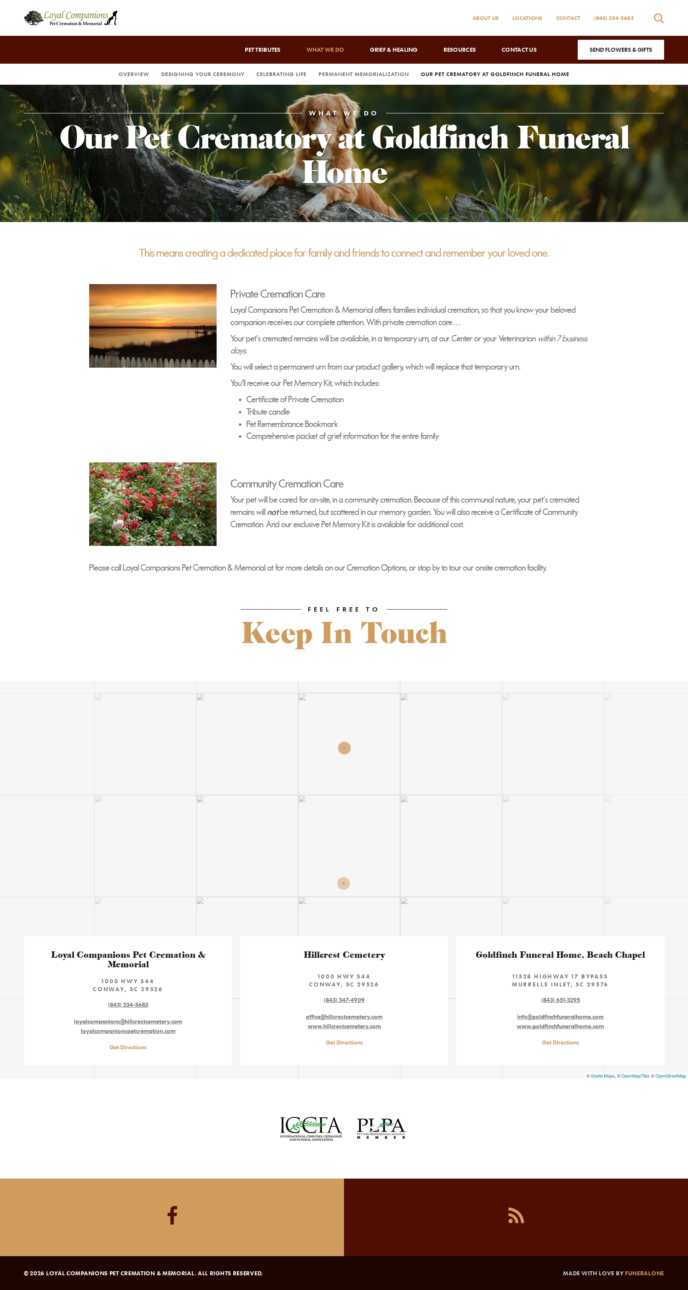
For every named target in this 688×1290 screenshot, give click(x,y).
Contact (568, 17)
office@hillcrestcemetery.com (344, 1016)
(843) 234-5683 (614, 17)
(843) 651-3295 (560, 1000)
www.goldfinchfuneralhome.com (560, 1026)
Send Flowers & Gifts (621, 49)
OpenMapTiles (636, 1075)
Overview (134, 74)
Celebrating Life (281, 74)
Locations (527, 17)
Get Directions (128, 1047)
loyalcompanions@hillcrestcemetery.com (128, 1021)
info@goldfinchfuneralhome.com (560, 1016)
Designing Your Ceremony (202, 74)
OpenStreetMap (670, 1075)
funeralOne (644, 1273)
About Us (485, 17)
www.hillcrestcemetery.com (344, 1026)
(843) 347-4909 (344, 1000)
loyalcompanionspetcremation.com (128, 1031)
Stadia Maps (603, 1075)
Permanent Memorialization (364, 74)
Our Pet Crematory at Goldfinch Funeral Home (495, 74)
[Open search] (659, 18)
